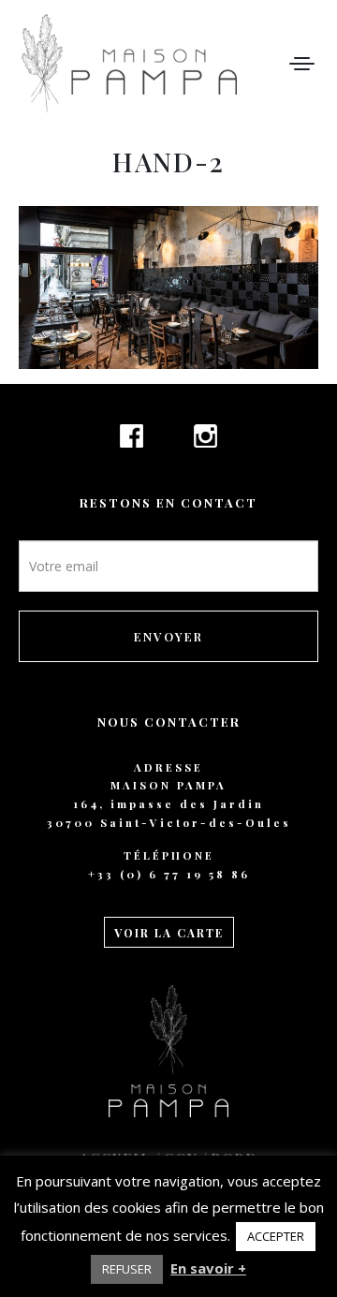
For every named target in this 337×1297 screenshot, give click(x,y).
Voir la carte (169, 932)
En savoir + (208, 1268)
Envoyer (168, 636)
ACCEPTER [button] (275, 1236)
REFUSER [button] (127, 1268)
